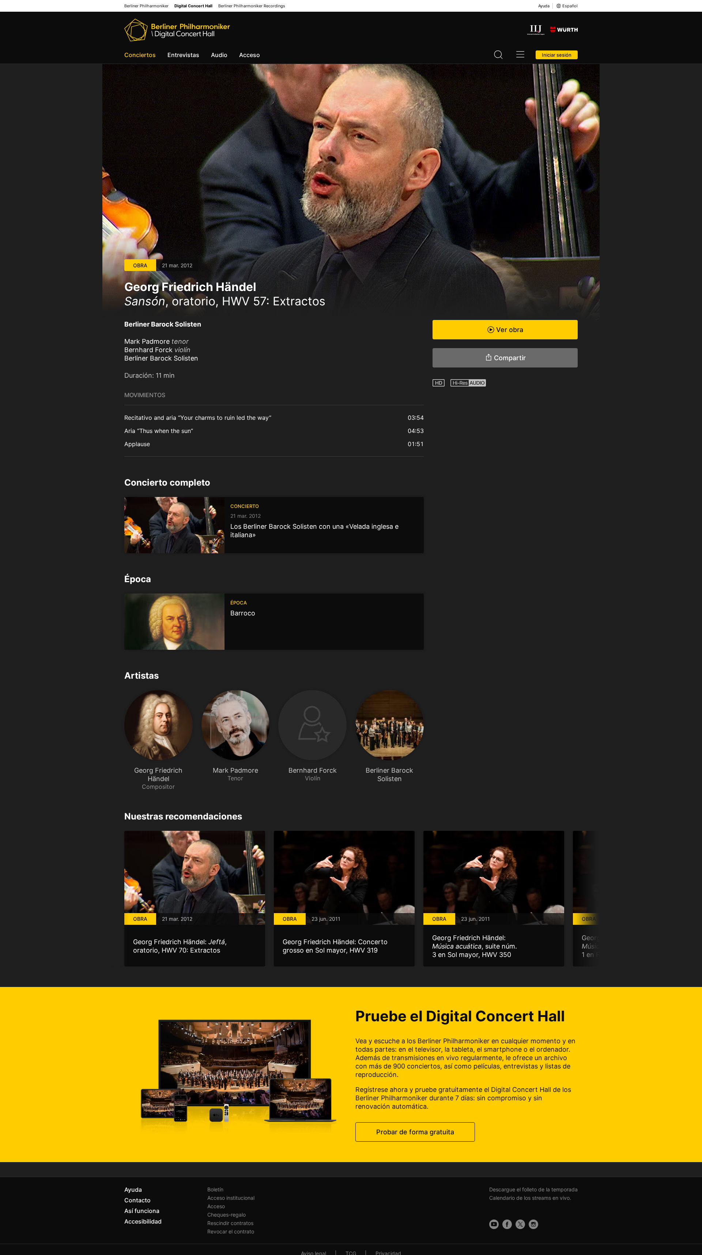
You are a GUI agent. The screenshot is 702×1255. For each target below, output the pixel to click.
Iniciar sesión (556, 55)
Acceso (249, 55)
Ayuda (544, 6)
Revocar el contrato (230, 1231)
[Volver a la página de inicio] (177, 30)
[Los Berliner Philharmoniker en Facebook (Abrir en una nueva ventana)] (507, 1224)
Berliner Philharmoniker (146, 6)
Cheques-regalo (226, 1214)
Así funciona (141, 1210)
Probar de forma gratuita (415, 1132)
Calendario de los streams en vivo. (530, 1198)
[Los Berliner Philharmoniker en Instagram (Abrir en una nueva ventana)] (533, 1224)
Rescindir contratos (230, 1223)
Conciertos (140, 55)
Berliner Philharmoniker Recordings (251, 6)
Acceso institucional (230, 1198)
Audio (219, 55)
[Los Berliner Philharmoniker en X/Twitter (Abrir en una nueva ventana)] (520, 1224)
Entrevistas (183, 55)
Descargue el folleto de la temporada (533, 1189)
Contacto (137, 1200)
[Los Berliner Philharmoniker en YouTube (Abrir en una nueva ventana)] (494, 1224)
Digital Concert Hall (193, 6)
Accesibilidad (143, 1221)
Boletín (215, 1189)
